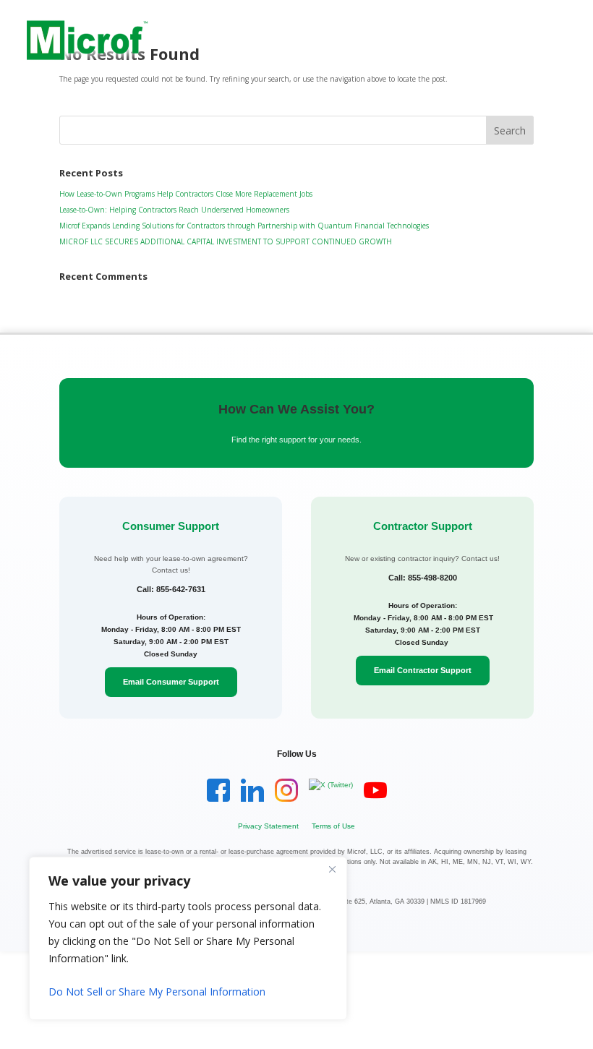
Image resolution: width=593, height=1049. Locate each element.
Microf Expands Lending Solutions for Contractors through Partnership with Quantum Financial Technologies (244, 225)
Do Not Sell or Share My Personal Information (156, 991)
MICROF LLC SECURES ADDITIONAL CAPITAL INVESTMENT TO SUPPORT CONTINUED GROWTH (225, 241)
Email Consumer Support (171, 681)
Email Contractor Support (423, 670)
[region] (188, 938)
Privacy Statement (268, 826)
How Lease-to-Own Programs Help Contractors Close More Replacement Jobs (185, 194)
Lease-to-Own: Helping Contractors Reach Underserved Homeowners (174, 210)
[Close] (332, 869)
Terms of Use (333, 826)
